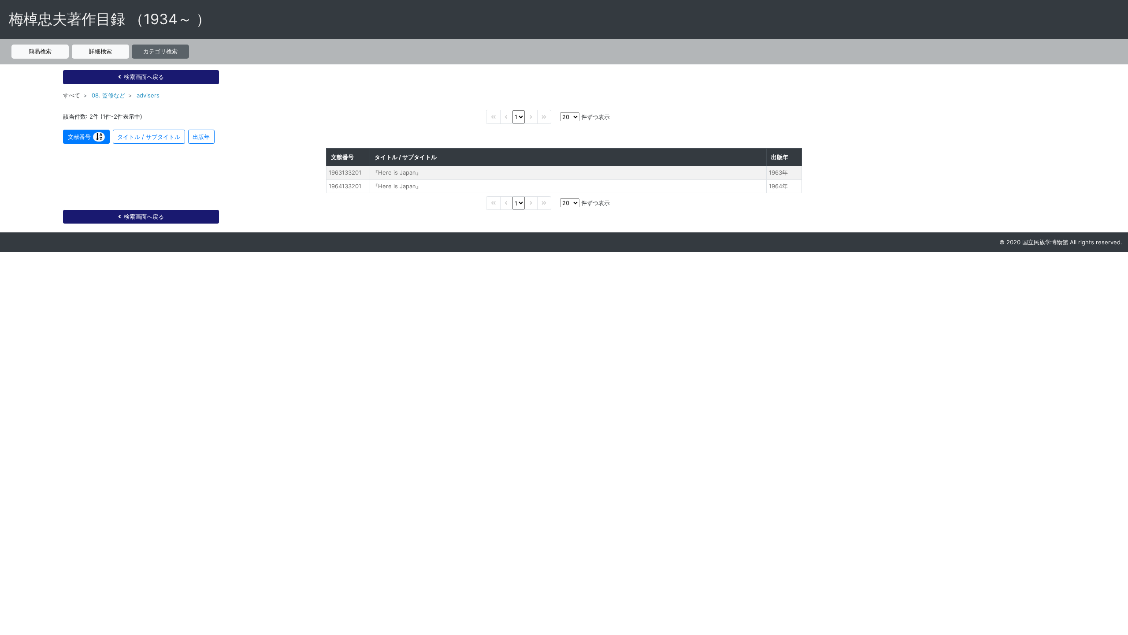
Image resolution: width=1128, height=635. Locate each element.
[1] (518, 116)
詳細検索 (100, 51)
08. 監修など (108, 95)
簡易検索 (40, 51)
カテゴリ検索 (160, 51)
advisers (148, 95)
